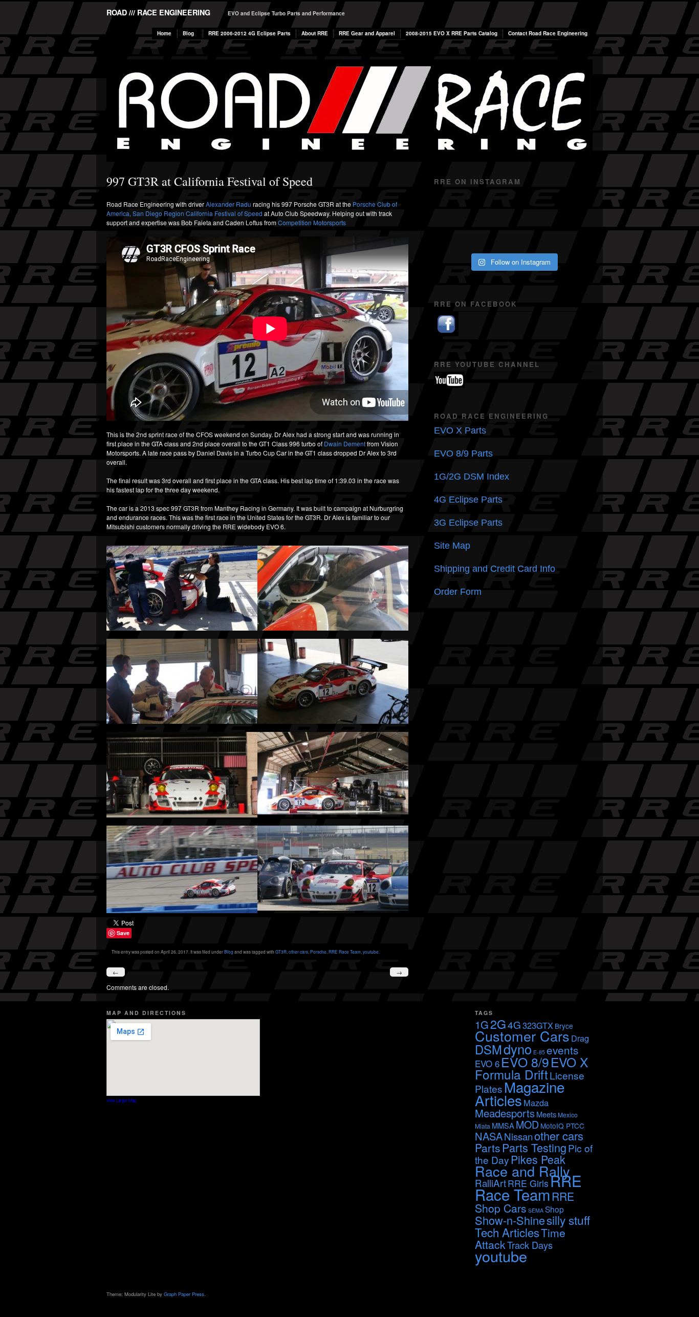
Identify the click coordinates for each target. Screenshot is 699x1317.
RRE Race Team (345, 951)
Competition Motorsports (312, 222)
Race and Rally (522, 1171)
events (562, 1049)
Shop (554, 1209)
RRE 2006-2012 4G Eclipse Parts (249, 33)
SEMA (535, 1210)
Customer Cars (522, 1036)
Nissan (518, 1136)
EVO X (569, 1062)
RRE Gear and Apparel (367, 33)
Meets (546, 1114)
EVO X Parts (460, 430)
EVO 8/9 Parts (463, 453)
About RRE (314, 33)
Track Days (530, 1244)
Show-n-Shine (510, 1220)
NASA (489, 1136)
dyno (518, 1049)
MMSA (503, 1125)
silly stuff (568, 1220)
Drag (580, 1038)
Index (498, 476)
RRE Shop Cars (524, 1202)
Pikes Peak (538, 1159)
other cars (298, 951)
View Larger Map (121, 1100)
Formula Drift (511, 1074)
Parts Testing (534, 1147)
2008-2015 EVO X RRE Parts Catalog (451, 33)
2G (498, 1023)
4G (514, 1024)
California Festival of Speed (224, 213)
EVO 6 (487, 1063)
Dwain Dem (344, 443)
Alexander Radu (228, 204)
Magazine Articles (519, 1093)
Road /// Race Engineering (158, 12)
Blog (188, 33)
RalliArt (490, 1183)
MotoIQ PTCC (562, 1125)
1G (482, 1024)
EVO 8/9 (525, 1061)
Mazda (536, 1102)
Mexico (568, 1114)
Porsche (318, 951)
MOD (527, 1124)
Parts (487, 1147)
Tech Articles (507, 1232)
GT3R (281, 951)
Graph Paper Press (184, 1294)
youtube (371, 951)
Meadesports (505, 1113)
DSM (488, 1049)
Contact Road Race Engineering (547, 33)
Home (164, 33)
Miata (482, 1125)
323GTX (537, 1025)
